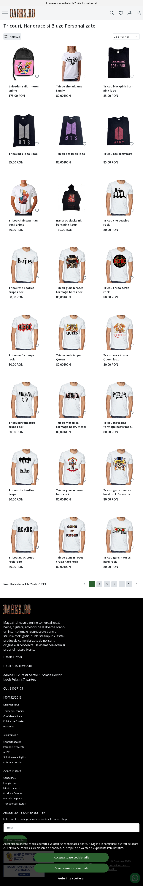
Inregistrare (10, 783)
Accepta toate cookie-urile (71, 857)
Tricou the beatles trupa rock (21, 290)
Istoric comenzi (11, 788)
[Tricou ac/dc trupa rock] (24, 333)
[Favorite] (121, 13)
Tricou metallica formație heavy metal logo (118, 425)
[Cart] (138, 13)
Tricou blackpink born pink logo (118, 88)
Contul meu (9, 777)
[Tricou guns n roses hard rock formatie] (119, 467)
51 (129, 584)
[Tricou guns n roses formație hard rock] (71, 265)
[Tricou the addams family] (71, 63)
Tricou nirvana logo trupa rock (22, 425)
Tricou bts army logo (118, 154)
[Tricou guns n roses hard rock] (71, 467)
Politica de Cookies (14, 721)
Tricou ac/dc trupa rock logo (21, 559)
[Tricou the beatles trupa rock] (24, 265)
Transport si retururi (14, 803)
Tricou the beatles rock (116, 222)
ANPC (6, 752)
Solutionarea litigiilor (14, 757)
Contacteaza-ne (12, 742)
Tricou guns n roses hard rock (69, 492)
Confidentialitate (12, 716)
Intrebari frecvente (14, 747)
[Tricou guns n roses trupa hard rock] (71, 535)
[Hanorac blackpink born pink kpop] (71, 198)
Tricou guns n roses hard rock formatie (117, 492)
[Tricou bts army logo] (119, 131)
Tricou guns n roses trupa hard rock (69, 559)
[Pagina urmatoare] (137, 584)
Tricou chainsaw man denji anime (23, 222)
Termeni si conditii (13, 711)
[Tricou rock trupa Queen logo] (119, 333)
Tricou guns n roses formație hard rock (69, 290)
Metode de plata (12, 798)
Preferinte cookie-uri (71, 878)
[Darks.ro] (22, 13)
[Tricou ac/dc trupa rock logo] (24, 535)
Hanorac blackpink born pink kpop (69, 222)
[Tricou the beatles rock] (119, 198)
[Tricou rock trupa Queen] (71, 333)
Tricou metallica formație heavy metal (71, 425)
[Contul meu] (130, 13)
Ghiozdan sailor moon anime (24, 88)
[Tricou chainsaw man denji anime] (24, 198)
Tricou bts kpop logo (70, 154)
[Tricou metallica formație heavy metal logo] (119, 400)
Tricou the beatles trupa (21, 492)
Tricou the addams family (69, 88)
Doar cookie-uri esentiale (71, 868)
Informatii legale (12, 762)
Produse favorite (13, 793)
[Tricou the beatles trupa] (24, 467)
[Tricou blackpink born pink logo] (119, 63)
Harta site (8, 726)
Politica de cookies (18, 848)
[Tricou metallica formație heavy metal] (71, 400)
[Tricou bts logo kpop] (24, 131)
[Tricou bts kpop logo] (71, 131)
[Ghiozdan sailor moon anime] (24, 63)
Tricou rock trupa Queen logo (115, 357)
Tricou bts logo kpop (23, 154)
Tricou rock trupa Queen (68, 357)
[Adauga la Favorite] (37, 76)
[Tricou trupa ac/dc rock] (119, 265)
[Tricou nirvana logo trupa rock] (24, 400)
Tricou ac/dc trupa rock (21, 357)
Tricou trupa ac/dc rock (116, 290)
